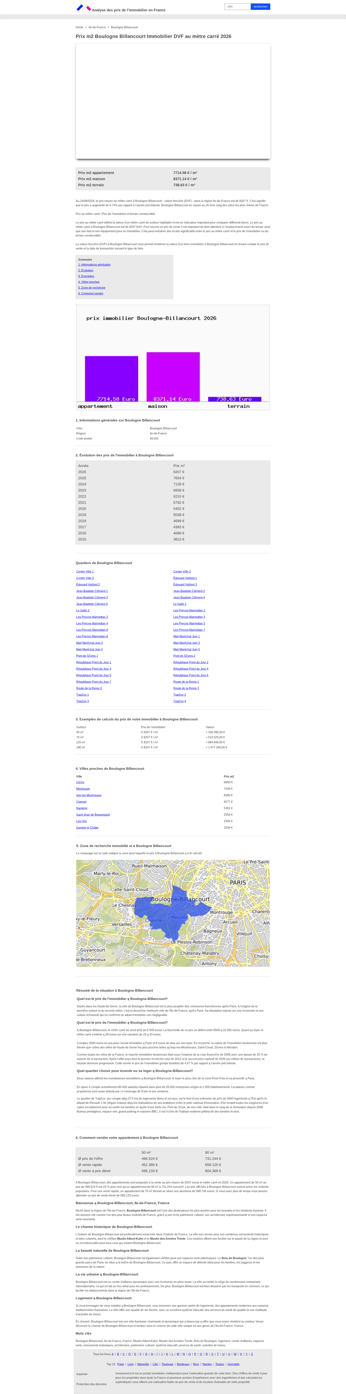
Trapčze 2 (179, 694)
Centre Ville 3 (85, 578)
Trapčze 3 (82, 701)
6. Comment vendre (90, 293)
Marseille (143, 1364)
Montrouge (83, 788)
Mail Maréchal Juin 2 (89, 642)
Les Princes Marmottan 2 (92, 616)
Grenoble (233, 1364)
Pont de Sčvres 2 (184, 655)
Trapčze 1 (82, 694)
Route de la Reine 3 (186, 688)
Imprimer (82, 1374)
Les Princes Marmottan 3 (189, 616)
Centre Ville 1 (85, 571)
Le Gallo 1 (180, 604)
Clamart (81, 801)
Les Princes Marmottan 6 (92, 629)
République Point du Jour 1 (93, 662)
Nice (196, 1364)
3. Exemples (86, 276)
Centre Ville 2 (182, 571)
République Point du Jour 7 (93, 681)
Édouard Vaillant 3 (185, 584)
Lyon (131, 1364)
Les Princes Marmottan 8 (92, 636)
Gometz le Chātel (87, 827)
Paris (120, 1364)
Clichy (80, 782)
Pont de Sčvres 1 (87, 655)
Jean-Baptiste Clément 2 (189, 591)
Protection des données (91, 1384)
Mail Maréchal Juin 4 (89, 649)
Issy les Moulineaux (88, 795)
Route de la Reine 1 (186, 681)
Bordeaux (183, 1364)
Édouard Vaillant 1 (185, 578)
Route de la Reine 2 (89, 688)
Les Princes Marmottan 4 (92, 623)
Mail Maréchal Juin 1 (186, 636)
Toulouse (167, 1364)
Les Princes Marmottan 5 (189, 623)
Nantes (207, 1364)
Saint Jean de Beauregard (93, 814)
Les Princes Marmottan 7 (189, 629)
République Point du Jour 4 (190, 668)
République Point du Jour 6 (190, 675)
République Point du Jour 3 (93, 668)
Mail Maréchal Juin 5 (186, 649)
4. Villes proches (88, 281)
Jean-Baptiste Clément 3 (92, 597)
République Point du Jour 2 (190, 662)
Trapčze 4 (179, 701)
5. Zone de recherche (91, 287)
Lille (155, 1364)
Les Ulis (81, 821)
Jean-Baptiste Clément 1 (92, 591)
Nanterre (81, 808)
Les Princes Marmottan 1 (189, 610)
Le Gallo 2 (82, 610)
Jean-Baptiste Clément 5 (92, 604)
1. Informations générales (94, 264)
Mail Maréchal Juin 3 (186, 642)
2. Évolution (85, 270)
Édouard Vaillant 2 (88, 584)
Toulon (219, 1364)
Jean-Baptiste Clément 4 (189, 597)
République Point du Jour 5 (93, 675)
